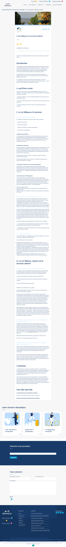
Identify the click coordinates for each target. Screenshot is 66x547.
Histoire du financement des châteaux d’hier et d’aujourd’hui (28, 398)
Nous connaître (32, 4)
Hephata (27, 48)
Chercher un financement (6, 518)
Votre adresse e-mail (39, 476)
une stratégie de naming (32, 331)
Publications (21, 522)
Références (48, 4)
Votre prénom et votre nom (15, 476)
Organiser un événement (6, 523)
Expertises (40, 4)
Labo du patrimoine (57, 4)
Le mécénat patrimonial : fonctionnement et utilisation (26, 392)
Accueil (25, 4)
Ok (33, 545)
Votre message (12, 480)
